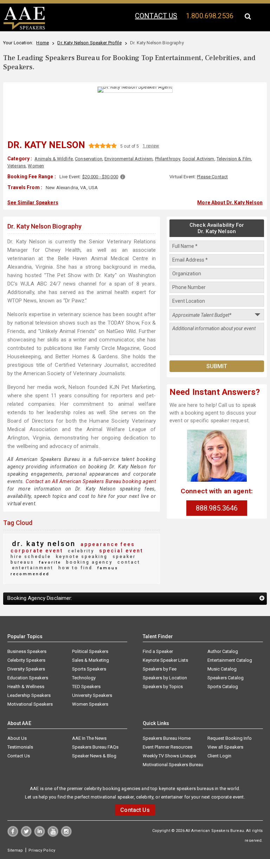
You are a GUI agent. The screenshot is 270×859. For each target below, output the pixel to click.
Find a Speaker (158, 651)
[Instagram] (66, 835)
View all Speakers (225, 747)
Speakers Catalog (225, 677)
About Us (17, 738)
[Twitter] (26, 835)
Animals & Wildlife (53, 158)
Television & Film (234, 158)
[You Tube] (52, 835)
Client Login (219, 755)
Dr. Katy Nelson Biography (44, 226)
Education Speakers (27, 677)
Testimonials (20, 747)
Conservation (88, 158)
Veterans (16, 165)
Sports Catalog (222, 686)
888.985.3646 (217, 508)
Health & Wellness (25, 686)
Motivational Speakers (30, 704)
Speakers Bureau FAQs (95, 747)
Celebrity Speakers (26, 660)
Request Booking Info (229, 738)
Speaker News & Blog (94, 755)
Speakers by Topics (163, 686)
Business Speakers (26, 651)
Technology (84, 677)
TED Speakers (86, 686)
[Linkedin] (39, 835)
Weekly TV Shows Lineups (169, 755)
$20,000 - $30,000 (100, 176)
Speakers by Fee (159, 669)
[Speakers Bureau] (24, 28)
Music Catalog (222, 669)
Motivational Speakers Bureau (173, 764)
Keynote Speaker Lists (165, 660)
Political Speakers (90, 651)
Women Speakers (90, 704)
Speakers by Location (165, 677)
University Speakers (92, 695)
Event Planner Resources (167, 747)
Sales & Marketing (90, 660)
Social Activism (198, 158)
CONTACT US (156, 16)
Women (36, 165)
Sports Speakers (89, 669)
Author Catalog (222, 651)
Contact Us (18, 755)
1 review (151, 145)
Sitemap (15, 850)
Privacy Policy (41, 850)
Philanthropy (167, 158)
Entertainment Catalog (229, 660)
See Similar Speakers (32, 202)
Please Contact (212, 176)
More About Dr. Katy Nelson (230, 202)
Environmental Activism (128, 158)
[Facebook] (12, 835)
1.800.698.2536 (209, 16)
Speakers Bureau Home (167, 738)
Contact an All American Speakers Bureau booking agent (91, 481)
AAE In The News (89, 738)
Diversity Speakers (26, 669)
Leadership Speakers (29, 695)
